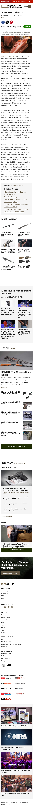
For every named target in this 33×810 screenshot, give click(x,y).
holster (21, 185)
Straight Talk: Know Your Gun (10, 423)
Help (2, 598)
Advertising (4, 591)
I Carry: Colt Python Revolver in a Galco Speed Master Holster (16, 210)
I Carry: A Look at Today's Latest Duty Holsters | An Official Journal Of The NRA (16, 546)
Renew (18, 1)
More (12, 348)
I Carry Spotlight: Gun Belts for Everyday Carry (15, 193)
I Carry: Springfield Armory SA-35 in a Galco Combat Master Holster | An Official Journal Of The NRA (8, 333)
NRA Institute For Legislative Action (11, 644)
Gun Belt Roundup (10, 197)
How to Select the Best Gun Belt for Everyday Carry (15, 200)
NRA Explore (5, 647)
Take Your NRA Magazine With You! (14, 726)
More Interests (18, 463)
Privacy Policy (4, 802)
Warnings (3, 804)
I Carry (4, 523)
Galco (16, 185)
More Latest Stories (20, 446)
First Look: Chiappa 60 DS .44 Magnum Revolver (10, 413)
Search (3, 601)
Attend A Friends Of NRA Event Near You (15, 794)
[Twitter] (32, 2)
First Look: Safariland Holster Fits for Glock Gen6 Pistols (10, 434)
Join (14, 1)
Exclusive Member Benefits (9, 656)
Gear (2, 17)
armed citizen (15, 492)
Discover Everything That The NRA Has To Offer (16, 771)
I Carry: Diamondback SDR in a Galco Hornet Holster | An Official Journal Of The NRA (24, 313)
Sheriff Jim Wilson (8, 467)
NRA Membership (6, 653)
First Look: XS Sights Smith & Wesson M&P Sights (10, 393)
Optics (3, 628)
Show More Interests (20, 550)
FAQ (2, 596)
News (2, 387)
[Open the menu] (29, 6)
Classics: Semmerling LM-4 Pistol (10, 403)
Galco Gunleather (7, 56)
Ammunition (4, 620)
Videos (3, 633)
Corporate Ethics (24, 802)
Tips (6, 387)
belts (12, 185)
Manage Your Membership (8, 661)
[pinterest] (11, 21)
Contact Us (4, 593)
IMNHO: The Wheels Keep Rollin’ (16, 373)
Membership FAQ (6, 658)
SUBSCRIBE (10, 573)
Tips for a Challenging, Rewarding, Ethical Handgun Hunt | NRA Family (15, 498)
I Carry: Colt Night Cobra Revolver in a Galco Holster (16, 205)
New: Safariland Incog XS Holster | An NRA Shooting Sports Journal (7, 311)
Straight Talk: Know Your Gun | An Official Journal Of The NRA (16, 489)
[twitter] (7, 21)
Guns (2, 625)
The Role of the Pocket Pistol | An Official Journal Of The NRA (24, 332)
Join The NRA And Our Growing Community (13, 748)
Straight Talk (7, 492)
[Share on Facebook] (3, 21)
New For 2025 (5, 617)
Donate (23, 1)
